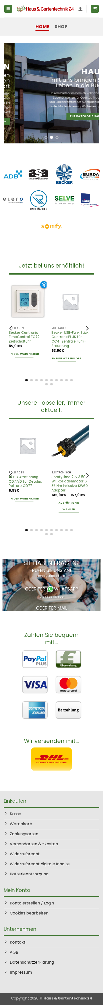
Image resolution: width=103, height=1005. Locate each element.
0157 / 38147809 (52, 597)
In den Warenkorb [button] (24, 354)
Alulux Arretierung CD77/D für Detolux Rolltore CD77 (25, 481)
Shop (61, 27)
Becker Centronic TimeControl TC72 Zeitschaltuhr (24, 337)
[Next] (87, 328)
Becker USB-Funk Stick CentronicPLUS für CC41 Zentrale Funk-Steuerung (70, 339)
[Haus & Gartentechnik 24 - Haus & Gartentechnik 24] (45, 9)
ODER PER (35, 589)
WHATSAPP (66, 589)
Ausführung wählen (68, 506)
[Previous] (11, 328)
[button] (8, 9)
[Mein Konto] (80, 8)
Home (42, 27)
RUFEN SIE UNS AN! (51, 570)
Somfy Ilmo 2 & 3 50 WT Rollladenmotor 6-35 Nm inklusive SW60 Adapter (70, 484)
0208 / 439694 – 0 (51, 576)
